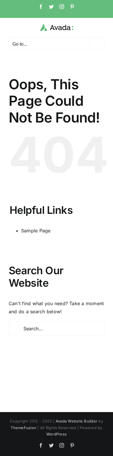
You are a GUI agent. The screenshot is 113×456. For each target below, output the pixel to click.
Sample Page (36, 230)
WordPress (56, 434)
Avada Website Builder (76, 421)
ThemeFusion (23, 427)
